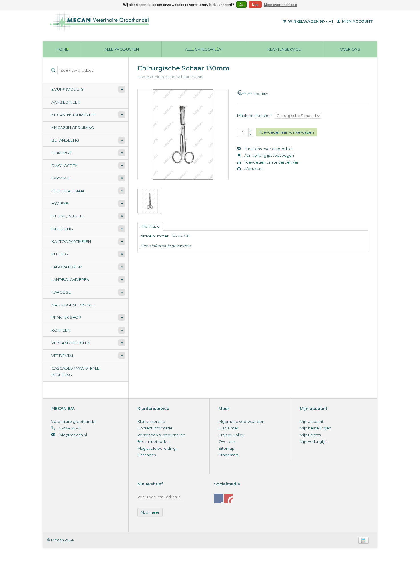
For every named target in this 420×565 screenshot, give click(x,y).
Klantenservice (284, 49)
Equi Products (67, 89)
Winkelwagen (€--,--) (310, 21)
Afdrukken (253, 168)
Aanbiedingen (65, 102)
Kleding (59, 254)
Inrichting (62, 229)
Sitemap (227, 448)
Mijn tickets (310, 435)
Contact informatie (155, 428)
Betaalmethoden (153, 441)
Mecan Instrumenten (73, 114)
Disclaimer (228, 428)
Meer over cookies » (280, 5)
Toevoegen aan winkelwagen (286, 132)
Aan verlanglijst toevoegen (268, 155)
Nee (255, 5)
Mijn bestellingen (315, 428)
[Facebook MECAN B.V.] (218, 498)
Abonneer (150, 512)
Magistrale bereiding (156, 448)
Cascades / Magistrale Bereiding (75, 371)
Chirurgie (61, 152)
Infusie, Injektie (67, 216)
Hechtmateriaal (68, 191)
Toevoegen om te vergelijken (271, 162)
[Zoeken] (53, 70)
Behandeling (65, 140)
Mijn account (357, 21)
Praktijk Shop (66, 317)
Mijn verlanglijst (314, 441)
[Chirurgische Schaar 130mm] (183, 134)
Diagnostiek (64, 165)
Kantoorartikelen (71, 241)
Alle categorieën (203, 49)
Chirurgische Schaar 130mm (178, 76)
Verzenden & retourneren (161, 435)
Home (62, 49)
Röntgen (60, 330)
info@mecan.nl (73, 435)
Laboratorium (67, 267)
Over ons (350, 49)
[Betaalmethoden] (363, 540)
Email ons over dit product (268, 148)
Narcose (61, 292)
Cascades (146, 455)
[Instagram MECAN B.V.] (228, 498)
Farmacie (61, 178)
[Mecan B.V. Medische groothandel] (138, 21)
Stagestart (228, 455)
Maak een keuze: (254, 115)
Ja (241, 5)
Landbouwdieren (70, 279)
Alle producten (122, 49)
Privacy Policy (231, 435)
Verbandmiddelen (70, 342)
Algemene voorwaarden (241, 421)
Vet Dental (62, 355)
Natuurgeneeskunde (73, 304)
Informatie (150, 226)
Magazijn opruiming (72, 127)
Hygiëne (59, 203)
